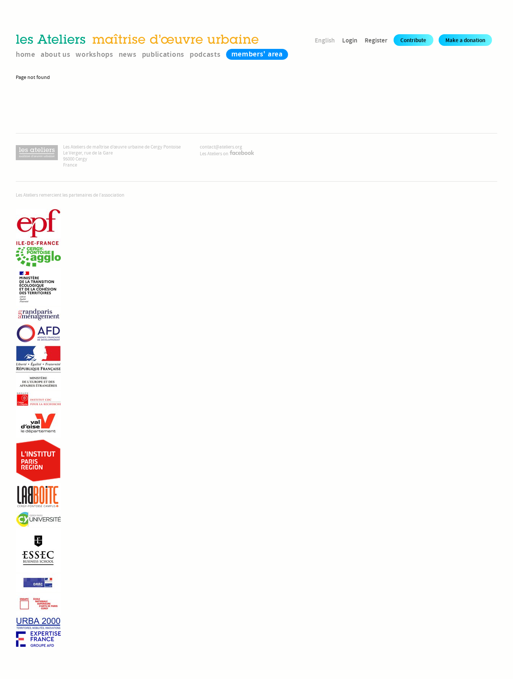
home (25, 54)
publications (163, 54)
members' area (257, 54)
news (128, 54)
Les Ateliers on (214, 154)
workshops (94, 54)
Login (350, 40)
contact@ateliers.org (221, 147)
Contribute (413, 40)
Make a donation (465, 40)
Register (376, 40)
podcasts (205, 54)
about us (56, 54)
